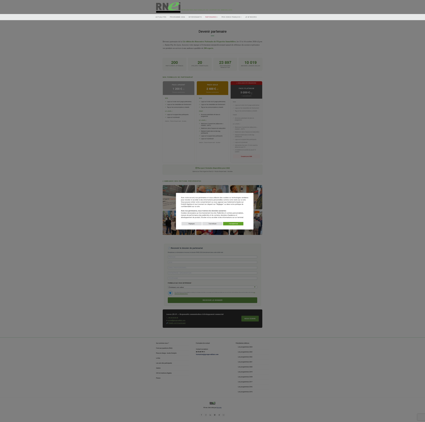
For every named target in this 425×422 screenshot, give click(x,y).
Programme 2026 (177, 17)
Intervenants (195, 17)
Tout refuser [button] (212, 224)
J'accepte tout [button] (233, 224)
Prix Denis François (231, 17)
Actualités (161, 17)
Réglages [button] (192, 224)
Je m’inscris (251, 17)
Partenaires (211, 17)
